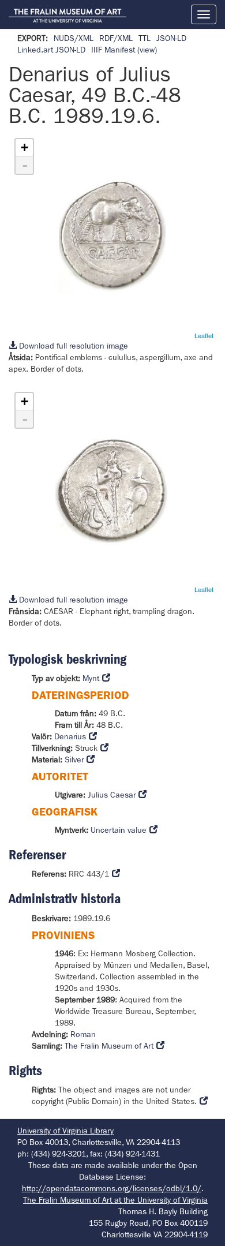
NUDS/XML (73, 38)
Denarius (70, 736)
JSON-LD (171, 38)
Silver (74, 759)
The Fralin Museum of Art (109, 1046)
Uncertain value (119, 830)
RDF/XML (116, 38)
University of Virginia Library (65, 1130)
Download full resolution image (72, 346)
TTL (144, 38)
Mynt (90, 678)
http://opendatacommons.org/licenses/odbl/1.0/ (111, 1188)
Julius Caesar (112, 794)
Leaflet (203, 335)
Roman (83, 1034)
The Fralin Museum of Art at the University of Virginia (115, 1200)
